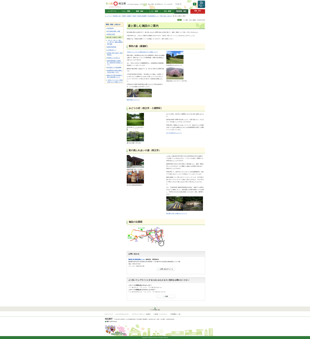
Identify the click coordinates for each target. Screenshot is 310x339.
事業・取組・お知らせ (166, 16)
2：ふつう (144, 287)
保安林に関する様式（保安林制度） (115, 53)
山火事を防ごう (111, 50)
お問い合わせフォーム (166, 269)
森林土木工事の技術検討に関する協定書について (115, 76)
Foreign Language (134, 4)
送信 (166, 296)
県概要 (124, 16)
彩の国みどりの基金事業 (114, 67)
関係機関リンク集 (175, 314)
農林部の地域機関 (141, 16)
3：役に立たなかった (156, 287)
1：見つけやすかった (136, 291)
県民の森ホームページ (133, 99)
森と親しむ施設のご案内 (114, 37)
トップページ (108, 16)
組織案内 (129, 16)
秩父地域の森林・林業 (113, 31)
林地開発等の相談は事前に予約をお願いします (115, 71)
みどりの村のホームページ (174, 133)
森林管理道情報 (111, 47)
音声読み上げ (159, 4)
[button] (197, 13)
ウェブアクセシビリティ (123, 314)
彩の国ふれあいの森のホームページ (176, 213)
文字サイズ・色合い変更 (147, 4)
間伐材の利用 (111, 34)
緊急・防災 (197, 10)
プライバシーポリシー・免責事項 (142, 314)
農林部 (134, 16)
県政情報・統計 (117, 16)
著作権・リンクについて (161, 314)
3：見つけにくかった (159, 291)
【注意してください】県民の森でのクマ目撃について (115, 81)
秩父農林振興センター (153, 16)
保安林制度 (110, 28)
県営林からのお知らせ (113, 58)
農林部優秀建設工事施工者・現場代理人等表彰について (115, 62)
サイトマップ (109, 314)
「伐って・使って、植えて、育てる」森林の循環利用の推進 (115, 42)
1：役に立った (134, 287)
